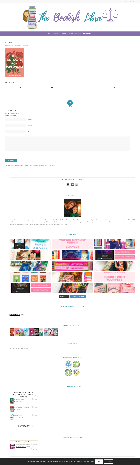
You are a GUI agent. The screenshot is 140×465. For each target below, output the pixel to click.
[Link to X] (125, 1)
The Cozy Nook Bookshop (22, 407)
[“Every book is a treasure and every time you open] (72, 244)
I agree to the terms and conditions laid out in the (23, 156)
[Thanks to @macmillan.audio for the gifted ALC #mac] (30, 288)
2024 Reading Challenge (23, 442)
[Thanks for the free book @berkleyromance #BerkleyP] (114, 244)
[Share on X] (52, 87)
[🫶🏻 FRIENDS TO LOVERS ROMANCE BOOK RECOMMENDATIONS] (30, 277)
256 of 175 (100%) (30, 447)
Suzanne (26, 45)
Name (30, 119)
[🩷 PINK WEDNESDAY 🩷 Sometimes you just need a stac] (72, 266)
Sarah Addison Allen (20, 417)
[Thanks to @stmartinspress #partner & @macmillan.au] (30, 244)
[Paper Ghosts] (12, 419)
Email (30, 125)
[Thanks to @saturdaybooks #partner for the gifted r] (30, 255)
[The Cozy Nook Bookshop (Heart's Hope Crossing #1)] (12, 411)
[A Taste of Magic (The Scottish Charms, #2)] (12, 403)
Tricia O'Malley (19, 401)
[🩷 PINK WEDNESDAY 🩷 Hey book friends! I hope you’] (114, 288)
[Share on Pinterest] (83, 87)
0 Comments (18, 45)
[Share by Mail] (114, 87)
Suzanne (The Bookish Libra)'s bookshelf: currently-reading (24, 394)
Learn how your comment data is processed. (42, 165)
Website (30, 131)
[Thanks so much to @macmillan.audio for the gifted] (114, 255)
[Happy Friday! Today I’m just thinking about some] (114, 277)
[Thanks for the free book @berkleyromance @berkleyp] (30, 266)
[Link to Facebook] (128, 1)
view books (35, 449)
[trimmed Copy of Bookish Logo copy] (70, 17)
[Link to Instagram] (133, 1)
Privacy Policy (36, 156)
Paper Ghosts (18, 415)
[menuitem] (49, 33)
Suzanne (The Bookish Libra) (23, 444)
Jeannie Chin (18, 409)
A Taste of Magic (19, 399)
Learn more (108, 461)
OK (99, 461)
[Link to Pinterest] (131, 1)
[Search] (93, 33)
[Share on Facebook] (20, 87)
